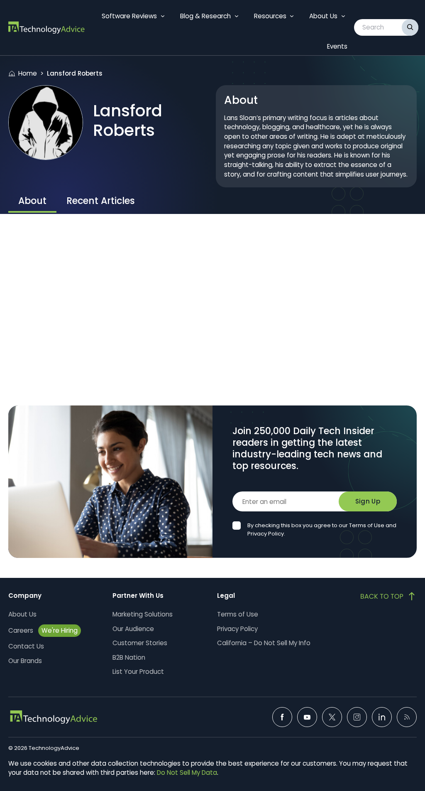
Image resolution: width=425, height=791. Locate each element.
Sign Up (367, 501)
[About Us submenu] (343, 16)
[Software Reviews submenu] (163, 16)
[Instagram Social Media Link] (357, 717)
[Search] (410, 27)
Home (27, 73)
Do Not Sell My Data (187, 772)
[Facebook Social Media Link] (282, 717)
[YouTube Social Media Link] (307, 717)
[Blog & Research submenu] (236, 16)
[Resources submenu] (292, 16)
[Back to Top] (388, 596)
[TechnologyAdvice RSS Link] (407, 717)
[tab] (32, 202)
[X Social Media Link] (332, 717)
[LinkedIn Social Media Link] (382, 717)
